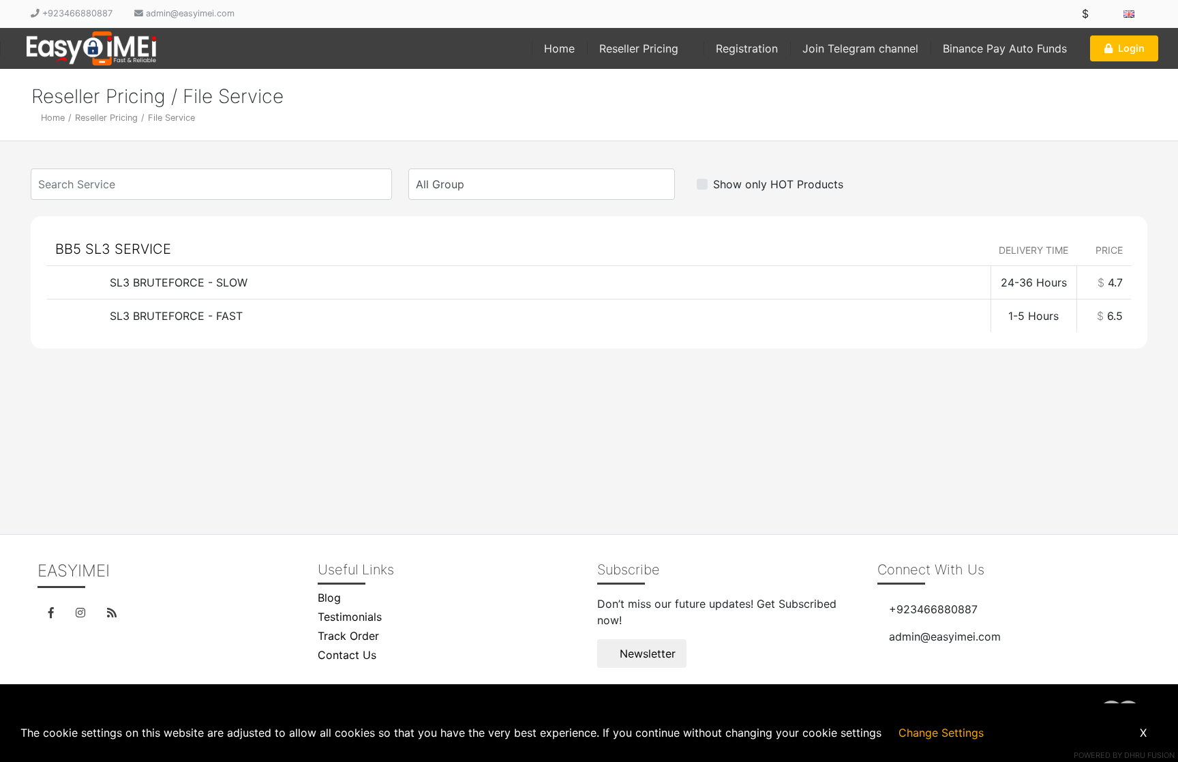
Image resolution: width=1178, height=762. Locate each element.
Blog (329, 597)
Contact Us (347, 655)
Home (559, 48)
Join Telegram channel (860, 48)
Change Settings (941, 732)
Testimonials (350, 617)
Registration (747, 48)
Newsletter (646, 653)
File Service (171, 118)
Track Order (348, 636)
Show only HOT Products (778, 184)
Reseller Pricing (640, 48)
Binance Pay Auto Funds (1005, 48)
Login (1131, 48)
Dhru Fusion (1149, 755)
